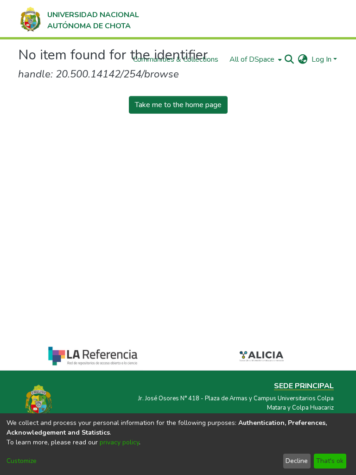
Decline (297, 460)
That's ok (329, 460)
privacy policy (119, 442)
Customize (21, 460)
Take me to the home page (178, 105)
